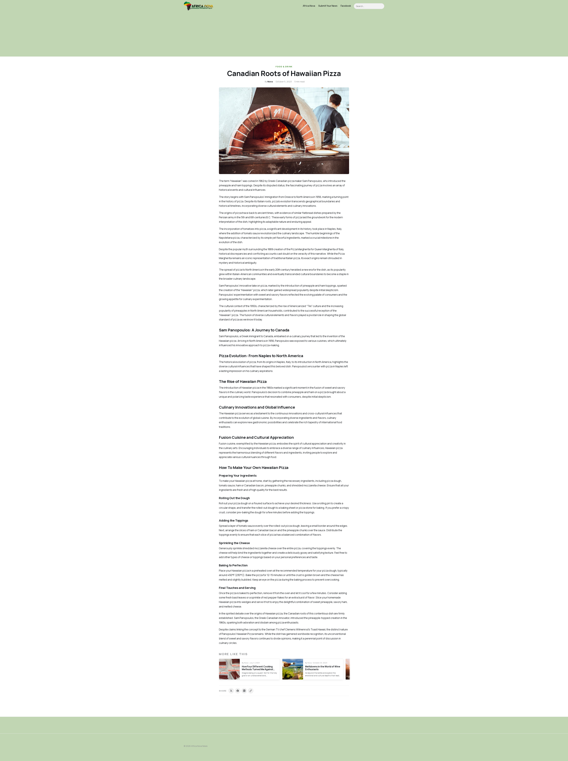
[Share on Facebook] (237, 690)
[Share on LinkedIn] (244, 690)
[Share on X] (231, 690)
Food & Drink (284, 66)
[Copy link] (250, 690)
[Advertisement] (284, 34)
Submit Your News (327, 5)
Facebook (346, 5)
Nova (270, 81)
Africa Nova (309, 5)
